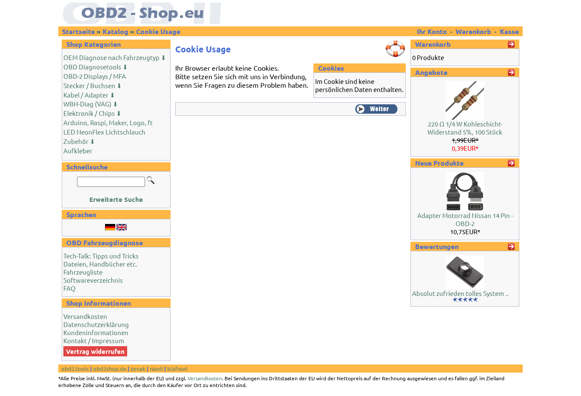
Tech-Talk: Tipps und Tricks (101, 256)
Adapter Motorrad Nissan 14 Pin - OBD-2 (465, 219)
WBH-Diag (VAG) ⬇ (90, 104)
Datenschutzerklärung (96, 324)
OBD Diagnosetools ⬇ (95, 67)
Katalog (115, 31)
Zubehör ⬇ (79, 141)
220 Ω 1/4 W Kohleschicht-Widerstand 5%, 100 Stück (464, 128)
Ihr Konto (433, 31)
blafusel (177, 368)
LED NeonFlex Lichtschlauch (104, 132)
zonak (138, 368)
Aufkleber (77, 150)
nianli (156, 368)
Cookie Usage (158, 31)
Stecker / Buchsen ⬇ (92, 85)
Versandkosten (85, 316)
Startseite (78, 31)
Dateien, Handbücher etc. (100, 264)
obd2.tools (75, 368)
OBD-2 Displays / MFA (94, 76)
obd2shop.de (109, 368)
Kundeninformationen (95, 332)
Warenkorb (473, 31)
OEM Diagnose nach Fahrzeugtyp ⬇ (114, 57)
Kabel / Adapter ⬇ (89, 95)
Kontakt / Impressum (93, 340)
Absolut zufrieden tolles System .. (460, 293)
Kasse (509, 31)
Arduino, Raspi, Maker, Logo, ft (108, 122)
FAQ (69, 288)
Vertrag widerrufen (95, 351)
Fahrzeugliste (83, 272)
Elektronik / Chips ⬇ (92, 113)
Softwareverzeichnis (93, 280)
